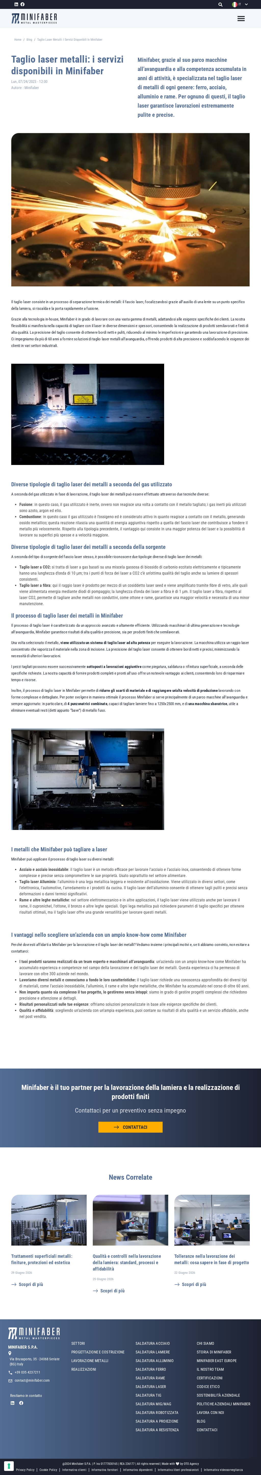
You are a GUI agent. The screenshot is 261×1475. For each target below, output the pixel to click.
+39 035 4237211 (28, 1372)
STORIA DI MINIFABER (214, 1352)
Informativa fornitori (105, 1470)
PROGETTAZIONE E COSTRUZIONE (97, 1352)
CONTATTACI (135, 1127)
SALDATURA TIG (148, 1395)
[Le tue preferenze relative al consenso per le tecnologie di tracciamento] (9, 1466)
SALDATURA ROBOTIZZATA (157, 1412)
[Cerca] (221, 4)
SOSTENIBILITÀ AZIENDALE (218, 1395)
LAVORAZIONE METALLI (90, 1361)
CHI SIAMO (205, 1343)
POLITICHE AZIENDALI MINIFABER (223, 1404)
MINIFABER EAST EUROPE (217, 1361)
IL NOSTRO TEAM (210, 1369)
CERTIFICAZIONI (210, 1378)
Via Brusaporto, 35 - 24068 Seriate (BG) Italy (35, 1361)
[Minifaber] (36, 18)
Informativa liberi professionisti (178, 1470)
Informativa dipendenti (138, 1470)
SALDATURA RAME (150, 1378)
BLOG (201, 1421)
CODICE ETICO (208, 1386)
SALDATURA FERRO (151, 1369)
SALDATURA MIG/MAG (153, 1404)
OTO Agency (191, 1464)
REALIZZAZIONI (83, 1369)
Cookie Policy (48, 1470)
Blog (29, 39)
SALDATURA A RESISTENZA (157, 1430)
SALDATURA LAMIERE (153, 1352)
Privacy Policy (25, 1470)
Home (17, 39)
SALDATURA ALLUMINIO (155, 1361)
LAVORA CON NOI (210, 1412)
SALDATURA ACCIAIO (153, 1343)
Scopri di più (31, 1284)
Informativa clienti (74, 1470)
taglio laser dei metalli (108, 494)
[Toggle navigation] (238, 18)
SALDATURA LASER (151, 1386)
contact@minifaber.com (32, 1380)
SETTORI (78, 1343)
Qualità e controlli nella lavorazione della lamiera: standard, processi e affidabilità (127, 1262)
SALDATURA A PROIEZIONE (157, 1421)
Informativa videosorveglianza (223, 1470)
